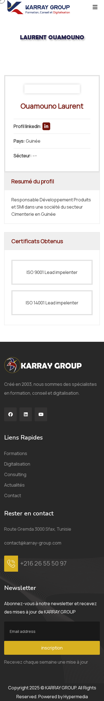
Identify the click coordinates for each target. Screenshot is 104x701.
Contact (12, 495)
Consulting (15, 474)
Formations (15, 453)
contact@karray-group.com (32, 543)
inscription (52, 648)
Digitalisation (17, 464)
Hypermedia (76, 697)
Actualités (14, 485)
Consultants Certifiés (42, 55)
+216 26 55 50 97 (43, 563)
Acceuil (10, 55)
